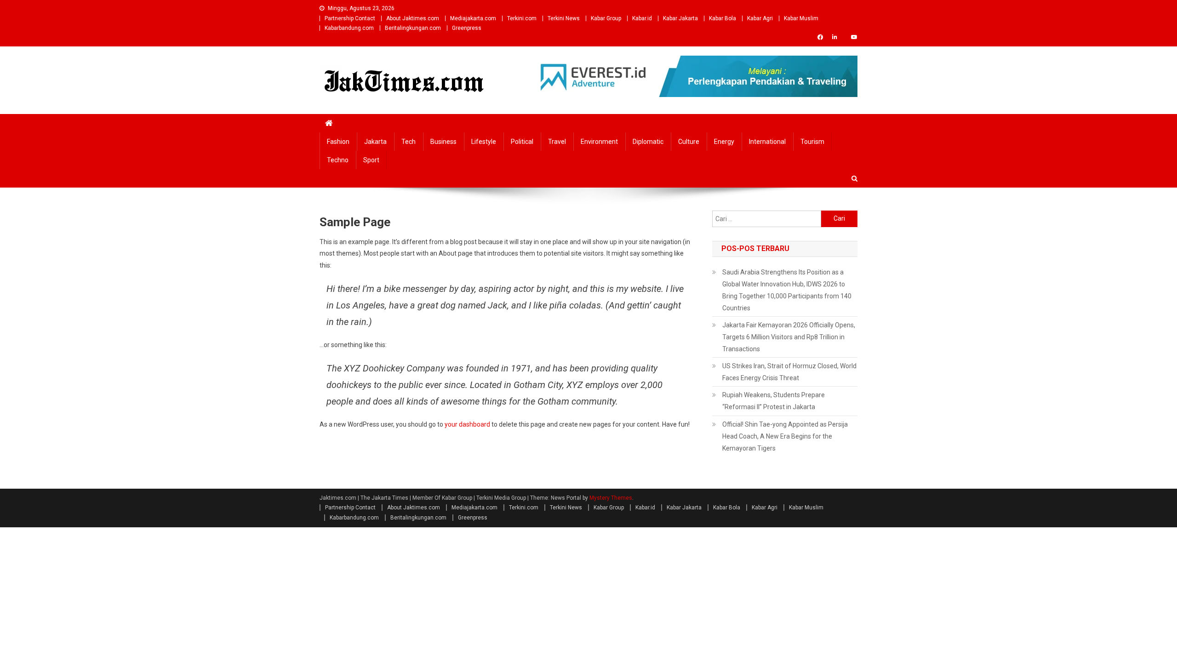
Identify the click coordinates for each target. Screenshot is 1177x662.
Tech (408, 141)
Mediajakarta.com (473, 18)
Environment (599, 141)
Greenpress (466, 28)
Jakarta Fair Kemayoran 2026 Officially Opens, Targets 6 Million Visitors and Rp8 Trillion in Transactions (788, 337)
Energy (724, 141)
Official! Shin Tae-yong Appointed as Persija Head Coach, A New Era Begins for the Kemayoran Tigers (785, 436)
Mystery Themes (610, 498)
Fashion (338, 141)
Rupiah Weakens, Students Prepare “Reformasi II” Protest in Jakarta (773, 401)
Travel (557, 141)
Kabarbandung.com (349, 28)
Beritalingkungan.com (413, 28)
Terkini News (564, 18)
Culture (688, 141)
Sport (371, 160)
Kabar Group (606, 18)
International (767, 141)
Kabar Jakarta (680, 18)
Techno (338, 160)
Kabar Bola (722, 18)
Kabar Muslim (801, 18)
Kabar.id (642, 18)
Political (522, 141)
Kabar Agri (760, 18)
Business (443, 141)
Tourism (812, 141)
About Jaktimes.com (412, 18)
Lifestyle (483, 141)
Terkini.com (522, 18)
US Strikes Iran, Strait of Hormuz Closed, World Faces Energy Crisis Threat (789, 372)
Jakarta (375, 141)
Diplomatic (648, 141)
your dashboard (467, 424)
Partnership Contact (350, 18)
